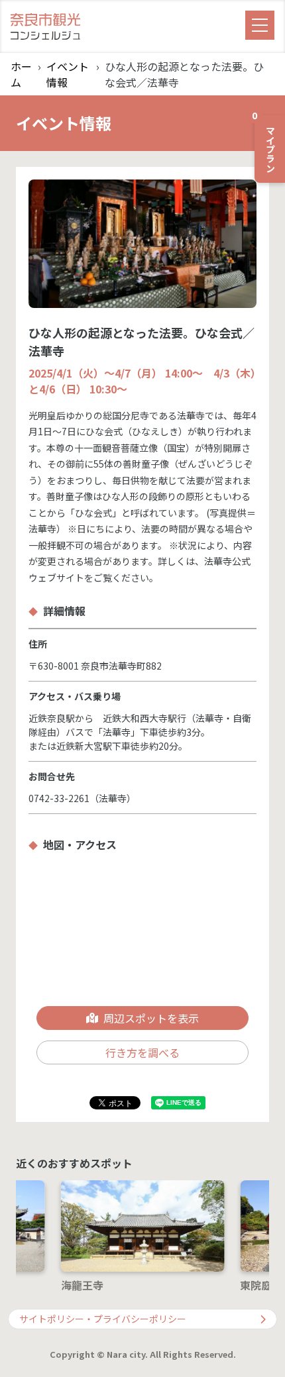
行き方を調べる (142, 1052)
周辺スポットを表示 (151, 1018)
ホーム (21, 74)
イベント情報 (67, 74)
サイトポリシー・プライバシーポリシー (102, 1318)
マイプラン (266, 143)
